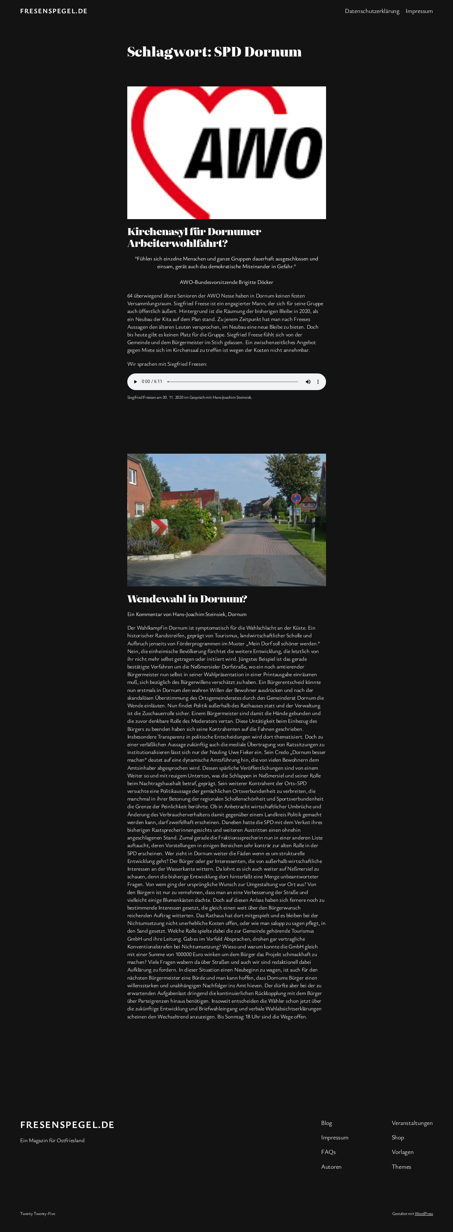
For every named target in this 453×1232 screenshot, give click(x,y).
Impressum (419, 10)
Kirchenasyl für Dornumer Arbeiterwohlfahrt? (194, 237)
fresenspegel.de (54, 10)
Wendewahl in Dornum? (187, 598)
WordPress (424, 1213)
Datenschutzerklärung (372, 10)
